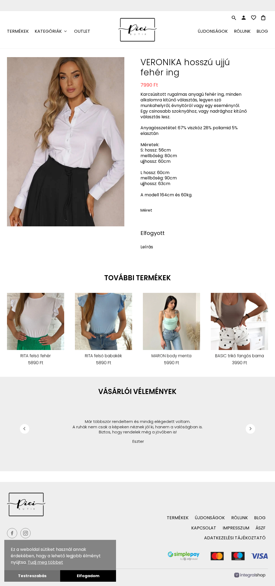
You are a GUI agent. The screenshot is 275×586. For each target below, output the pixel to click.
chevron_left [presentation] (24, 428)
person (244, 18)
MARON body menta (171, 355)
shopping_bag (263, 18)
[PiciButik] (69, 504)
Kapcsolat (203, 528)
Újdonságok (213, 31)
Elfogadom (88, 575)
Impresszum (236, 528)
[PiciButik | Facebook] (12, 533)
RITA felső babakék (103, 355)
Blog (262, 31)
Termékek (18, 31)
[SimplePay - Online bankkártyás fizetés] (218, 559)
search (234, 18)
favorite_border (253, 18)
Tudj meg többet (45, 562)
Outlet (82, 31)
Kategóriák (48, 31)
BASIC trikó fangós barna (239, 355)
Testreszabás (32, 575)
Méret (146, 210)
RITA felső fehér (35, 355)
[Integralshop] (250, 576)
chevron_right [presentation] (250, 428)
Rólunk (242, 31)
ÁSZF (260, 528)
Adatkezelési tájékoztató (235, 538)
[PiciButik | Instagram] (25, 533)
